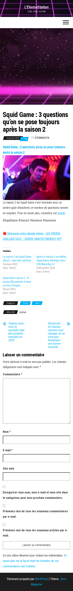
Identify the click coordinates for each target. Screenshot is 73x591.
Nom (7, 432)
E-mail (8, 450)
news (37, 303)
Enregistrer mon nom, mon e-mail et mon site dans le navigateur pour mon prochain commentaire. (35, 495)
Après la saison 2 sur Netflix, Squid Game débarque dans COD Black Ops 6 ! (51, 260)
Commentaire (12, 374)
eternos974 (42, 137)
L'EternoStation (36, 7)
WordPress (41, 579)
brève (25, 303)
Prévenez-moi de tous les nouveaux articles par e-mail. (35, 533)
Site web (8, 468)
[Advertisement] (36, 66)
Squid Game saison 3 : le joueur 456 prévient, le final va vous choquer (17, 281)
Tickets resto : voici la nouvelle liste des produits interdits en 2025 (16, 332)
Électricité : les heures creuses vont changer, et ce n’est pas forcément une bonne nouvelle (56, 335)
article (61, 213)
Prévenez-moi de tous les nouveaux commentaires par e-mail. (35, 513)
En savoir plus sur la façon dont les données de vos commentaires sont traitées (35, 561)
